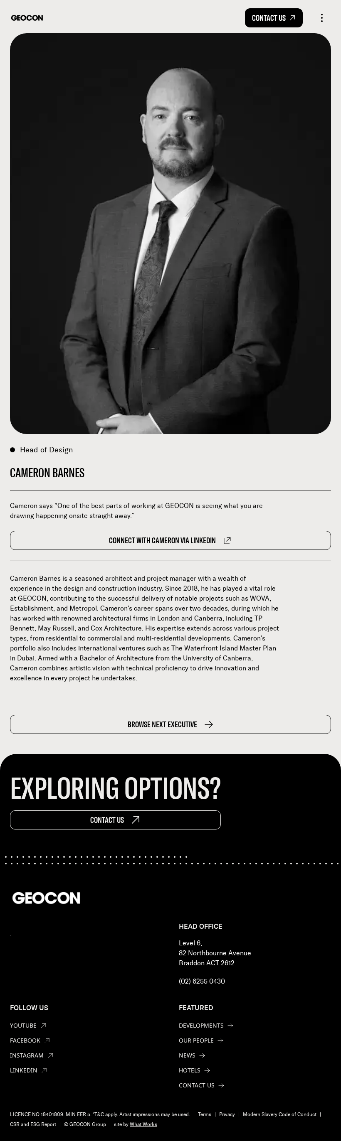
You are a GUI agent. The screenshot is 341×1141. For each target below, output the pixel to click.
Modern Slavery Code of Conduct (279, 1114)
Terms (204, 1114)
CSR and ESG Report (33, 1124)
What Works (143, 1124)
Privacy (227, 1114)
